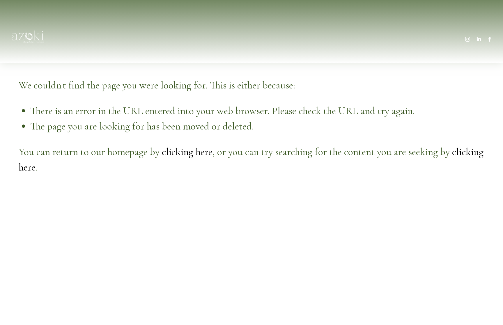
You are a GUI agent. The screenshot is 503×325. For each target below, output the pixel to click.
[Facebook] (490, 37)
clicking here (187, 151)
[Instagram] (468, 37)
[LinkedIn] (479, 37)
